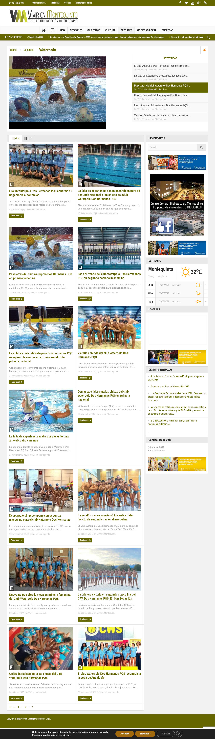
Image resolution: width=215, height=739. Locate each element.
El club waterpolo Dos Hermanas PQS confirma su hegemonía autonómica (40, 193)
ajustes (67, 735)
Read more (15, 215)
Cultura (110, 30)
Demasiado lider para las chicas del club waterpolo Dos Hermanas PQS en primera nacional (104, 396)
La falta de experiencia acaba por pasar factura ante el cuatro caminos (39, 438)
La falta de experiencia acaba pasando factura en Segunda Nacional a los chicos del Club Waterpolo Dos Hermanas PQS (109, 195)
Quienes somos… (39, 3)
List (30, 138)
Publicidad (55, 3)
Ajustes (166, 733)
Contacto (67, 3)
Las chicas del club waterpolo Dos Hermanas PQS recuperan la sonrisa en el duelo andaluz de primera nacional (40, 357)
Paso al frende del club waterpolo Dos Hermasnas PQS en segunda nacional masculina (109, 276)
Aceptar (124, 733)
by (146, 69)
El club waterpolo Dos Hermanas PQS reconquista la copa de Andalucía (109, 676)
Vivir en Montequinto (157, 69)
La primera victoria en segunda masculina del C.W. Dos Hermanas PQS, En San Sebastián (107, 596)
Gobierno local (147, 30)
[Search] (201, 147)
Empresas (167, 30)
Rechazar (145, 733)
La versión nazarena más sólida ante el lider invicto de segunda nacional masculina (105, 517)
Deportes (126, 30)
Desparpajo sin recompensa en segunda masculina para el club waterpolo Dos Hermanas (39, 517)
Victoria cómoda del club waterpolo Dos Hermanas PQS (103, 355)
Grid (17, 138)
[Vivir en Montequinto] (44, 16)
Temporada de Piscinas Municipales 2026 (170, 386)
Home (13, 50)
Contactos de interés (84, 3)
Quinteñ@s (93, 30)
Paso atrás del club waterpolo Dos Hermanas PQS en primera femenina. (40, 276)
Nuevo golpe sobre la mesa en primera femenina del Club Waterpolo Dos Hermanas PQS (40, 597)
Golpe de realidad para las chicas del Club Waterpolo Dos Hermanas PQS (35, 676)
